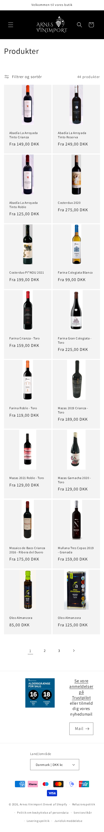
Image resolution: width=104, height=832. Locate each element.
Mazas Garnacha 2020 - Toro (74, 480)
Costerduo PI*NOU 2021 (26, 272)
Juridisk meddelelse (68, 821)
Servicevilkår (83, 812)
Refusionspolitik (83, 804)
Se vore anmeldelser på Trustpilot (81, 689)
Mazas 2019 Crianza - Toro (73, 410)
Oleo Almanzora (20, 618)
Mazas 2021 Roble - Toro (26, 478)
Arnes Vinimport (31, 804)
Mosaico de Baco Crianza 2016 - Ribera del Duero (27, 550)
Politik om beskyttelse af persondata (43, 812)
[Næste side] (73, 650)
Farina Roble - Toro (23, 408)
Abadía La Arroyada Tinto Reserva (72, 135)
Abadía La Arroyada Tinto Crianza (23, 135)
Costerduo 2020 (69, 203)
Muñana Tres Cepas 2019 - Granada (76, 550)
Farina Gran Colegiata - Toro (75, 340)
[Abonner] (87, 729)
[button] (11, 25)
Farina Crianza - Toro (24, 338)
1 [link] (30, 650)
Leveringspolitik (38, 821)
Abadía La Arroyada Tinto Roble (23, 205)
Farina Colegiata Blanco (75, 272)
